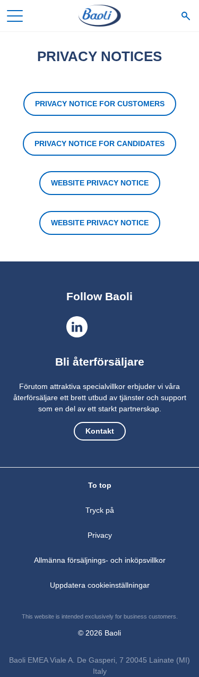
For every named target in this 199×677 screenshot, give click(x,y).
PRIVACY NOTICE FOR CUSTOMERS (100, 103)
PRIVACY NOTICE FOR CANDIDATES (99, 143)
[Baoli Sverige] (99, 15)
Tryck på (99, 510)
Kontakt (99, 431)
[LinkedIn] (77, 326)
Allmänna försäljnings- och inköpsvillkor (100, 560)
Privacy (100, 535)
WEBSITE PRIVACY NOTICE (100, 183)
